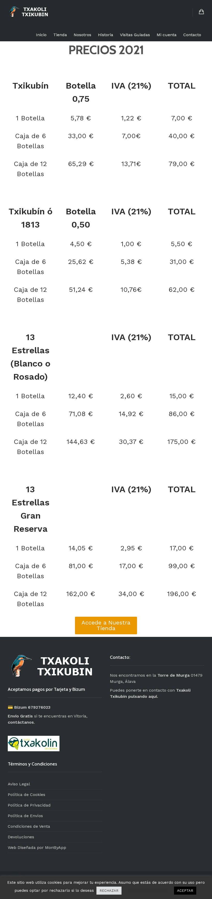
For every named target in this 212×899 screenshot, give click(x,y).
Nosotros (82, 34)
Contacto (192, 34)
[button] (106, 625)
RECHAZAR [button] (109, 891)
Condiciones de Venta (29, 826)
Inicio (41, 34)
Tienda (60, 34)
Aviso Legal (19, 783)
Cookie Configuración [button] (148, 890)
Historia (105, 34)
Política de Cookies (26, 794)
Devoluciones (21, 836)
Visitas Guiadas (135, 34)
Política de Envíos (25, 815)
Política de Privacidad (29, 805)
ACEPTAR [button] (185, 891)
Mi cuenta (167, 34)
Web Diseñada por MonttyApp (37, 847)
